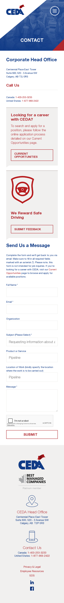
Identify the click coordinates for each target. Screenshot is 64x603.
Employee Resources (32, 571)
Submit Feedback (27, 229)
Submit (30, 434)
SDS (32, 575)
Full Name (11, 285)
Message (11, 386)
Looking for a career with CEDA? (30, 117)
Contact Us (32, 547)
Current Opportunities (26, 155)
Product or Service (16, 351)
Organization (13, 318)
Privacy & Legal (32, 566)
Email (9, 301)
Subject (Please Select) (18, 334)
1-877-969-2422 (30, 100)
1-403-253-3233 (24, 97)
